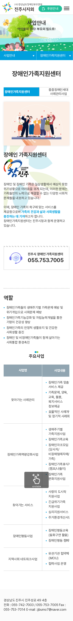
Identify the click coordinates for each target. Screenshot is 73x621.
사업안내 (9, 55)
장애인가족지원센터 (52, 55)
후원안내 (52, 9)
